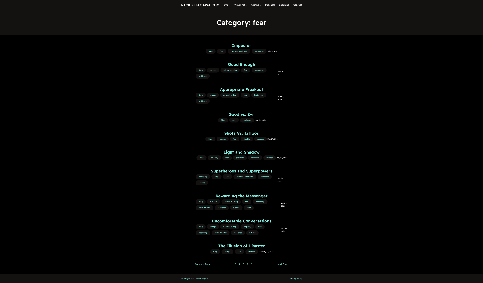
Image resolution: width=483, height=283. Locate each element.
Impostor (241, 45)
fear (221, 51)
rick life (247, 139)
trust (249, 208)
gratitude (240, 158)
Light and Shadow (241, 152)
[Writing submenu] (260, 5)
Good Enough (241, 64)
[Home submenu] (229, 5)
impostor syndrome (239, 51)
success (260, 139)
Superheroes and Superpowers (241, 170)
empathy (214, 158)
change (213, 95)
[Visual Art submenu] (246, 5)
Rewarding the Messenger (242, 195)
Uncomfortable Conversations (241, 220)
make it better (204, 208)
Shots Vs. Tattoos (241, 133)
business (213, 202)
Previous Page (203, 264)
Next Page (282, 264)
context (213, 70)
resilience (203, 76)
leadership (259, 51)
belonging (203, 176)
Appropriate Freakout (241, 89)
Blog (211, 51)
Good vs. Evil (242, 114)
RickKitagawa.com (200, 5)
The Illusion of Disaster (241, 245)
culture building (230, 70)
